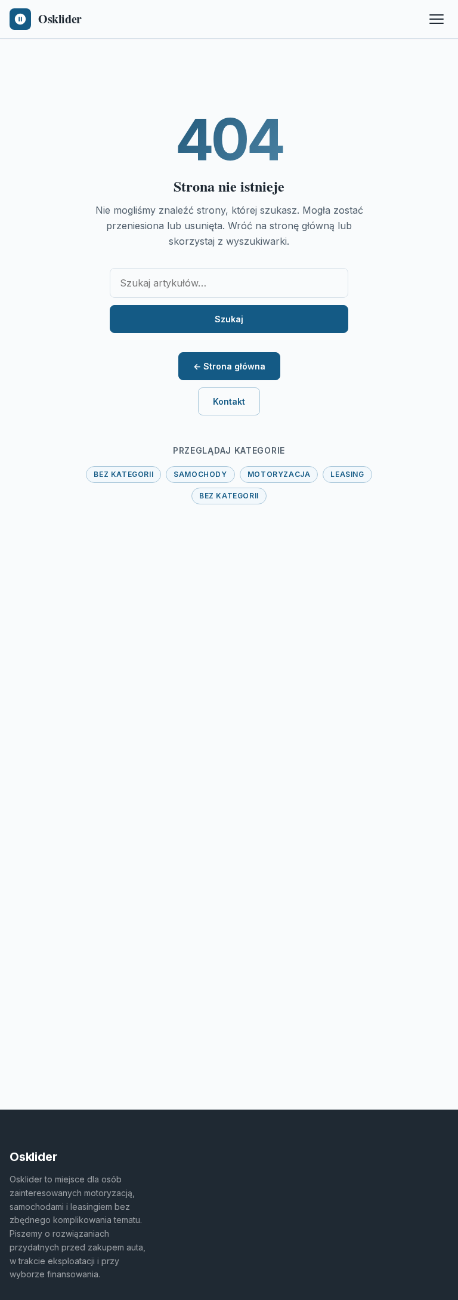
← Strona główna (229, 366)
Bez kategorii (123, 474)
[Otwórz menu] (436, 19)
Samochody (200, 474)
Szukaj (229, 319)
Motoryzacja (279, 474)
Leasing (347, 474)
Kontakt (229, 401)
